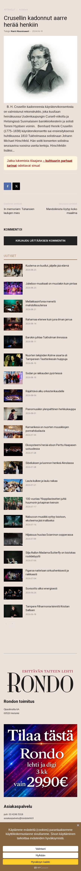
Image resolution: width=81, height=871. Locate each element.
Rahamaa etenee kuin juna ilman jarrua (49, 319)
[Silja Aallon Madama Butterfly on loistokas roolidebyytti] (13, 557)
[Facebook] (7, 186)
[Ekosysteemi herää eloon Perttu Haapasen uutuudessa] (13, 449)
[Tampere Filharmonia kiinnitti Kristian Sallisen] (13, 611)
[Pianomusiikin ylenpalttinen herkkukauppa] (13, 413)
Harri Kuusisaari (20, 31)
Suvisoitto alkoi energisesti (41, 588)
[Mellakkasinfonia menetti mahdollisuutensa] (13, 306)
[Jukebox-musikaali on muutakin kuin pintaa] (13, 288)
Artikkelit (23, 9)
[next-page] (12, 623)
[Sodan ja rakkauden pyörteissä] (13, 377)
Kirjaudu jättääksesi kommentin (40, 240)
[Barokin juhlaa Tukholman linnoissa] (13, 342)
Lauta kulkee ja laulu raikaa (41, 480)
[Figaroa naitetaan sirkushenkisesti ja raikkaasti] (13, 575)
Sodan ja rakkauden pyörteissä (44, 373)
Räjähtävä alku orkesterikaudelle (45, 391)
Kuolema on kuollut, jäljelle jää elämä (47, 265)
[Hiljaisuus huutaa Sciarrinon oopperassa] (13, 539)
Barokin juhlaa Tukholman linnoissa (46, 337)
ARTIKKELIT (9, 9)
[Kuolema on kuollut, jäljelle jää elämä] (13, 270)
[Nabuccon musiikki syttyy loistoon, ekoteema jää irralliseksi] (13, 521)
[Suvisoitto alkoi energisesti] (13, 593)
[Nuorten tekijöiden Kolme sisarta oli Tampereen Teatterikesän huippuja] (13, 359)
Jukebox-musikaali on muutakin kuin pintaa (51, 283)
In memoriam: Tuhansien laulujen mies (19, 211)
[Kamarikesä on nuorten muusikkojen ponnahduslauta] (13, 431)
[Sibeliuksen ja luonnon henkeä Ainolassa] (13, 467)
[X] (16, 186)
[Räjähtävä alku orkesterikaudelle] (13, 395)
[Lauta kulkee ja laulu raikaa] (13, 485)
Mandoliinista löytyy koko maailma (61, 211)
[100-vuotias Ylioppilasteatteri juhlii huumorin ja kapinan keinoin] (13, 503)
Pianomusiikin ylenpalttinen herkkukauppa (51, 409)
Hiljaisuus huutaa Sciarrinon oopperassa (49, 534)
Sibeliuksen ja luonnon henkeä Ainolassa (50, 462)
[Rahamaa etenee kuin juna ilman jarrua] (13, 324)
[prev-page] (6, 623)
